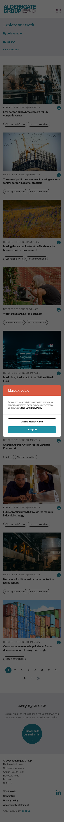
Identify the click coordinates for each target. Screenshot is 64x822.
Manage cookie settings (32, 421)
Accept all (32, 429)
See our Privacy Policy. (31, 408)
